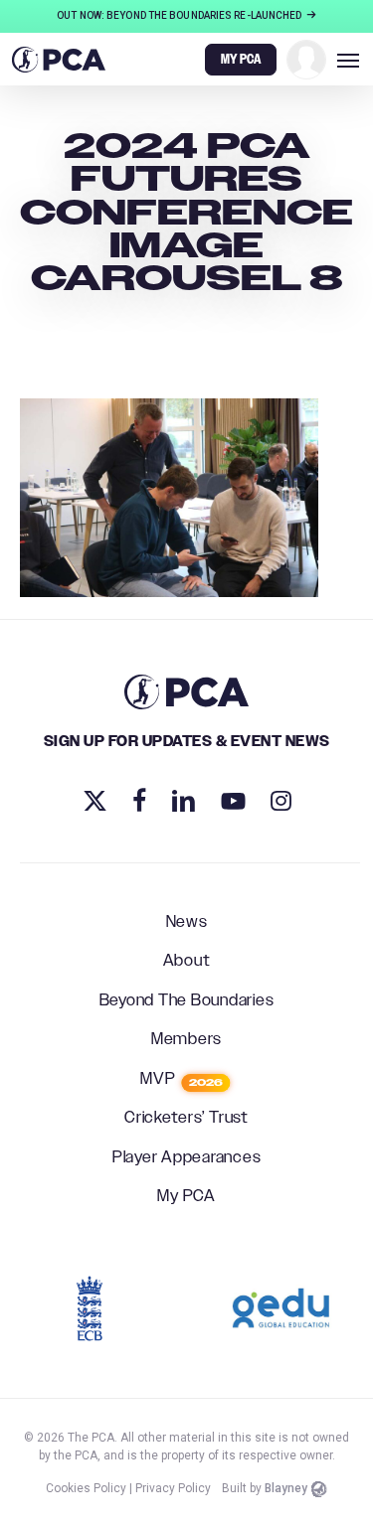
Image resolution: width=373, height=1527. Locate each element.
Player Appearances (187, 1158)
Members (186, 1040)
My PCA (186, 1197)
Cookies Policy (86, 1488)
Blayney (286, 1488)
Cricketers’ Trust (186, 1119)
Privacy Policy (173, 1488)
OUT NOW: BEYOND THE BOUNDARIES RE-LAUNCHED (180, 15)
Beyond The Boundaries (187, 1001)
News (187, 923)
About (187, 962)
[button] (348, 60)
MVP (181, 1080)
